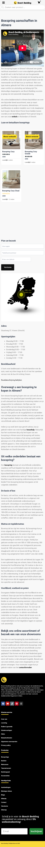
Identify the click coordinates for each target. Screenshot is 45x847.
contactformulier (25, 667)
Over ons (4, 719)
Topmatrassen (6, 768)
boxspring (8, 465)
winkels (15, 117)
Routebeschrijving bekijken (11, 380)
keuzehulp (30, 430)
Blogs (3, 795)
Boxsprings (5, 757)
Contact (3, 802)
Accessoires (5, 776)
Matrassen (4, 764)
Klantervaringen (6, 730)
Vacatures (4, 806)
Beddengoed (5, 772)
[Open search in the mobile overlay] (22, 7)
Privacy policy (6, 745)
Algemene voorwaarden (9, 741)
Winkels (3, 798)
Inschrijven (36, 831)
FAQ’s (3, 734)
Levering (4, 723)
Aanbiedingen (5, 787)
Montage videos (6, 791)
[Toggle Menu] (3, 2)
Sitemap (4, 810)
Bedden (3, 761)
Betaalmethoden (6, 738)
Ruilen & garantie (6, 726)
